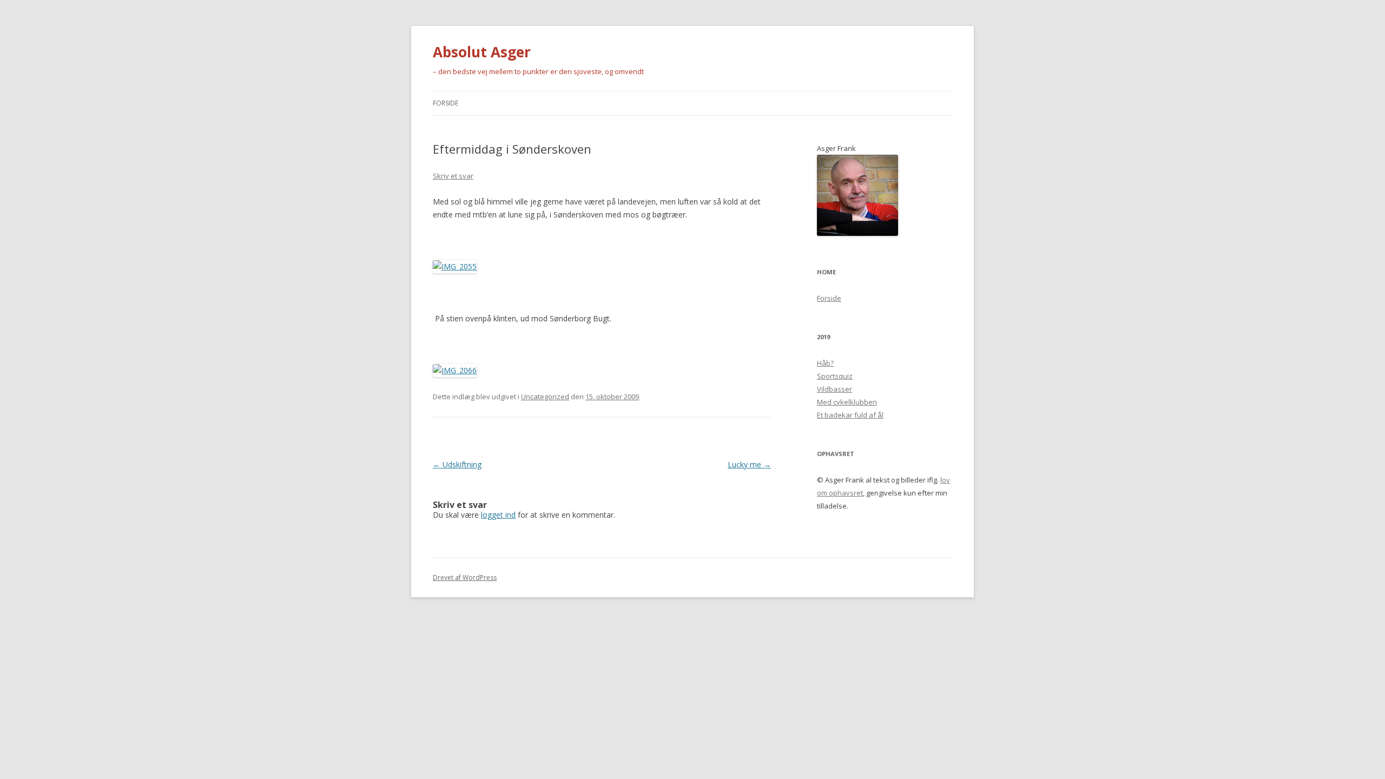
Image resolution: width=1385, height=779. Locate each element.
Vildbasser (834, 389)
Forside (445, 103)
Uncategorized (545, 396)
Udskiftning (457, 464)
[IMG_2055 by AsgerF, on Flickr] (455, 266)
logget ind (498, 515)
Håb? (825, 363)
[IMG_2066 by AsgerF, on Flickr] (455, 370)
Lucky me (749, 464)
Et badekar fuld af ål (850, 415)
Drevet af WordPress (465, 577)
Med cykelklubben (847, 402)
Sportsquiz (835, 376)
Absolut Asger (482, 52)
